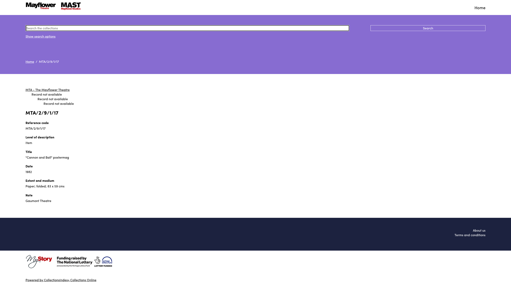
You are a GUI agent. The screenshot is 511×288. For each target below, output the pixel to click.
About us (479, 230)
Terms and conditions (470, 235)
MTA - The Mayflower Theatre (48, 89)
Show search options (40, 36)
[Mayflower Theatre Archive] (54, 7)
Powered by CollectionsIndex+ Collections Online (61, 280)
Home (479, 7)
